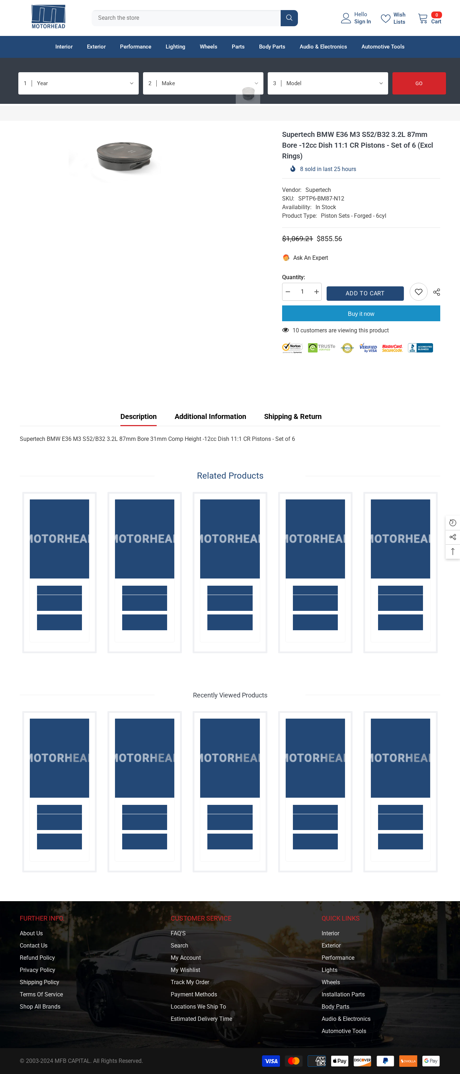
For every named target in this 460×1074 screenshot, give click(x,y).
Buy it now (361, 314)
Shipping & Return (293, 416)
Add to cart (365, 293)
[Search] (195, 18)
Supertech (318, 189)
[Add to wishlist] (419, 292)
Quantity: (293, 277)
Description (138, 416)
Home (27, 113)
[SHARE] (434, 292)
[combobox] (186, 18)
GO (419, 83)
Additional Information (210, 416)
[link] (59, 603)
